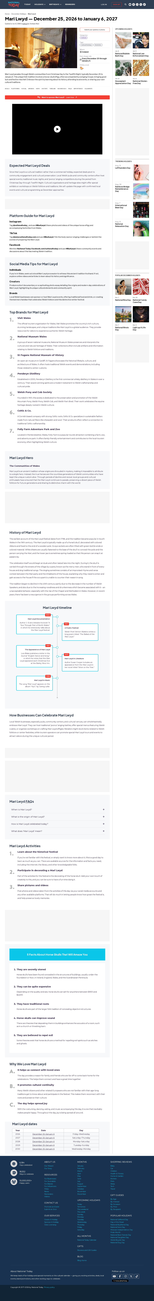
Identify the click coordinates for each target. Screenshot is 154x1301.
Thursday (80, 1225)
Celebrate (88, 88)
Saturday (80, 1230)
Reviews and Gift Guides (87, 1250)
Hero (38, 88)
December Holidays (18, 14)
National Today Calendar (86, 1240)
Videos (47, 1197)
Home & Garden (116, 1176)
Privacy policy (49, 1287)
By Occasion (115, 1204)
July (78, 1181)
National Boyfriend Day (119, 1225)
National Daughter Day (119, 1237)
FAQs (70, 88)
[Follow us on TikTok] (144, 4)
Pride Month (115, 1232)
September (81, 1186)
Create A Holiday (50, 1220)
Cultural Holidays (86, 45)
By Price (113, 1207)
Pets (112, 1181)
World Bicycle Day (117, 1240)
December (81, 1194)
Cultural (25, 24)
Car (111, 1168)
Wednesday (82, 1222)
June (79, 1179)
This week (81, 1212)
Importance (78, 88)
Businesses (62, 88)
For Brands (48, 1184)
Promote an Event (51, 1207)
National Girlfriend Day (119, 1220)
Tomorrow (81, 1207)
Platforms (15, 88)
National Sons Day (117, 1227)
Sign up (116, 4)
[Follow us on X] (140, 4)
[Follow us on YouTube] (130, 4)
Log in (104, 4)
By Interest (114, 1202)
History (45, 88)
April (79, 1174)
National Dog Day (117, 1243)
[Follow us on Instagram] (137, 4)
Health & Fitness (116, 1174)
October (80, 1189)
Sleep (112, 1184)
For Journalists (50, 1181)
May (79, 1176)
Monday (80, 1217)
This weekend (82, 1209)
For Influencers (50, 1186)
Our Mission (49, 1166)
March (79, 1171)
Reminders (70, 4)
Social (23, 88)
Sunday (80, 1215)
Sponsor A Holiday (51, 1222)
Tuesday (80, 1220)
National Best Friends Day (120, 1235)
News (46, 1191)
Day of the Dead (117, 1222)
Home (7, 14)
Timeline (52, 88)
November (81, 1191)
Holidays (38, 4)
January (80, 1166)
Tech (112, 1186)
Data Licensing (50, 1225)
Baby (112, 1166)
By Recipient (115, 1209)
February (80, 1168)
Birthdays (54, 4)
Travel (112, 1189)
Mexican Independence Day (121, 1230)
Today (27, 4)
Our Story (48, 1168)
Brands (31, 88)
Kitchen (113, 1179)
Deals (7, 88)
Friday (79, 1227)
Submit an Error (50, 1209)
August (80, 1184)
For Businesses (50, 1179)
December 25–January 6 (43, 1134)
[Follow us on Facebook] (133, 4)
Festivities (98, 45)
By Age (113, 1199)
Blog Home (82, 1260)
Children (113, 1171)
